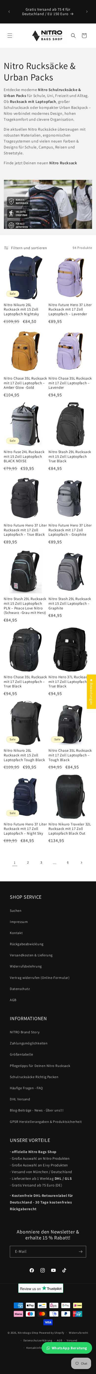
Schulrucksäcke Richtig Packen (34, 1077)
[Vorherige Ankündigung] (9, 11)
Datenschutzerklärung (37, 1340)
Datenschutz (20, 989)
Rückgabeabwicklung (27, 944)
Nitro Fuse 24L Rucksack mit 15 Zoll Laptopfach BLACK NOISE (24, 456)
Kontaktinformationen (40, 1348)
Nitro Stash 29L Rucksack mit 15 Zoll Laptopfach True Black (69, 456)
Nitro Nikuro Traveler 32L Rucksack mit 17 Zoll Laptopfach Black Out (69, 829)
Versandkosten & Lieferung (31, 955)
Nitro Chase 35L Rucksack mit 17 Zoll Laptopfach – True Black (25, 681)
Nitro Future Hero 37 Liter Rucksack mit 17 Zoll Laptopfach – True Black (25, 530)
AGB (13, 1000)
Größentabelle (21, 1054)
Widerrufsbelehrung (26, 966)
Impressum (19, 921)
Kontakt (16, 933)
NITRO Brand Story (24, 1032)
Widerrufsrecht (78, 1332)
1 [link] (15, 862)
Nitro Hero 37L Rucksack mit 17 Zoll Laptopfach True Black (69, 681)
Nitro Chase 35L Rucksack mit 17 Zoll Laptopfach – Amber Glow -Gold (25, 383)
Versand (72, 1340)
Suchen (16, 910)
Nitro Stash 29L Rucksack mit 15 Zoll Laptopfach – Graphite (69, 603)
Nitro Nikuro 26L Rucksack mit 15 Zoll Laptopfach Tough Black (24, 755)
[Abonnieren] (80, 1251)
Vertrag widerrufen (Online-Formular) (40, 977)
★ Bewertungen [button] (91, 691)
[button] (9, 35)
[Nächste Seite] (81, 862)
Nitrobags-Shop (28, 1332)
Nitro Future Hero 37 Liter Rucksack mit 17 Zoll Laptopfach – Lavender (70, 309)
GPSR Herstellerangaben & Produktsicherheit (46, 1121)
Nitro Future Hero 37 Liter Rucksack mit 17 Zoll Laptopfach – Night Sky (25, 829)
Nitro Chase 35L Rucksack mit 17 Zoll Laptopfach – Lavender (70, 383)
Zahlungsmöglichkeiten (29, 1043)
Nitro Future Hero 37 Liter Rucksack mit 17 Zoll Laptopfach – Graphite (70, 530)
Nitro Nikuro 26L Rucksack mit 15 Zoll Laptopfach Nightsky (21, 309)
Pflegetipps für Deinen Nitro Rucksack (40, 1065)
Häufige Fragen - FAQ (26, 1088)
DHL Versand (20, 1099)
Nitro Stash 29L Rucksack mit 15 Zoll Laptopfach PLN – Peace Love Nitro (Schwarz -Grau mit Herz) (25, 606)
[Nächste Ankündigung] (86, 11)
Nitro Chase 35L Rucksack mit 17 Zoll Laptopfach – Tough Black (70, 755)
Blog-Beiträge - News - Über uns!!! (37, 1110)
